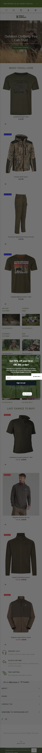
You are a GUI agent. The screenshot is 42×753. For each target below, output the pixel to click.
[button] (36, 376)
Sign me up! (21, 383)
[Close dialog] (38, 356)
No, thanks (27, 394)
